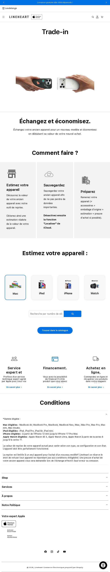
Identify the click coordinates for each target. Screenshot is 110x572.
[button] (3, 17)
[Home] (19, 16)
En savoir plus (13, 387)
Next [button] (106, 2)
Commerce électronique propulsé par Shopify (63, 567)
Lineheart (39, 567)
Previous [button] (3, 2)
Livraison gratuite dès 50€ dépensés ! (55, 3)
